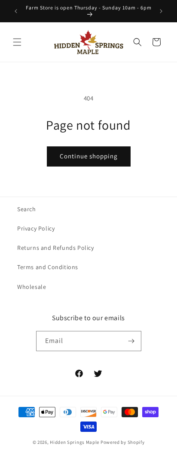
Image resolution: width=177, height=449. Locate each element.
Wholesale (31, 287)
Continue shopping (89, 156)
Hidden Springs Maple (74, 442)
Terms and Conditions (47, 267)
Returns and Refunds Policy (55, 248)
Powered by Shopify (123, 442)
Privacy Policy (36, 228)
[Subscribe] (131, 341)
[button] (17, 42)
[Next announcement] (161, 11)
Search (26, 209)
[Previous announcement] (15, 11)
